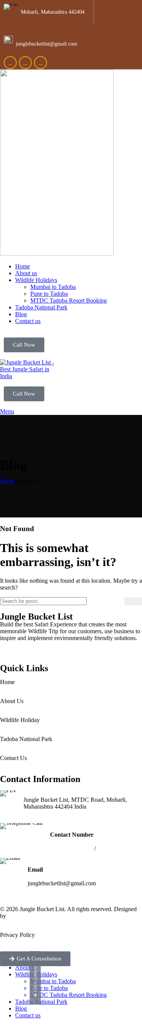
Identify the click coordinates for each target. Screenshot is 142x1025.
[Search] (133, 601)
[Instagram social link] (25, 62)
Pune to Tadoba (49, 293)
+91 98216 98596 (71, 848)
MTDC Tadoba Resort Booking (68, 300)
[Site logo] (57, 253)
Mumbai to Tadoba (53, 287)
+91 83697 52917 (118, 848)
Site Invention (24, 916)
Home (7, 481)
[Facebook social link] (10, 62)
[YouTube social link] (40, 62)
